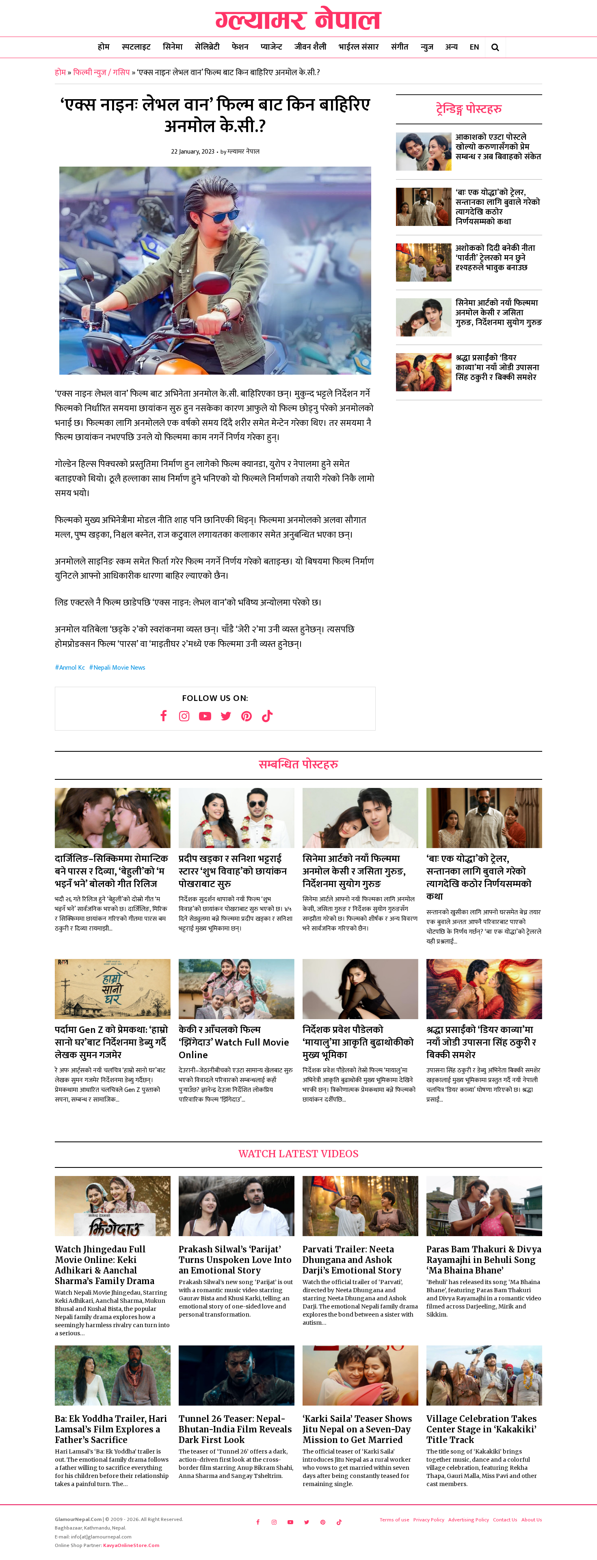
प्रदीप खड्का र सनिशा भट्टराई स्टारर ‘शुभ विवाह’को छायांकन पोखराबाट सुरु (233, 871)
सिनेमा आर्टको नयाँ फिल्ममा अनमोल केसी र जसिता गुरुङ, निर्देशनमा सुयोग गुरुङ (499, 313)
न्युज (427, 47)
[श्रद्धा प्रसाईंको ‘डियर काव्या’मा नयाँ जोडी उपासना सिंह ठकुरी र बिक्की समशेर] (424, 372)
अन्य (452, 47)
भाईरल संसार (359, 47)
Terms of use (394, 1519)
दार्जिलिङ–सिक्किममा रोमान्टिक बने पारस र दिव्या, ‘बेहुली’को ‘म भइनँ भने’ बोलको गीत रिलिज (111, 871)
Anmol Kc (72, 667)
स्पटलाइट (136, 47)
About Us (531, 1519)
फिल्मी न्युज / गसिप (101, 73)
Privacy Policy (428, 1519)
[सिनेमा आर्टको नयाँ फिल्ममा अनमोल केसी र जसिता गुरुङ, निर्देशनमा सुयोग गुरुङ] (424, 317)
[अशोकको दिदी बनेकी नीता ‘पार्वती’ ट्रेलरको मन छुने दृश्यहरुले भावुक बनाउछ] (424, 262)
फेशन (240, 47)
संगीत (400, 47)
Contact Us (505, 1519)
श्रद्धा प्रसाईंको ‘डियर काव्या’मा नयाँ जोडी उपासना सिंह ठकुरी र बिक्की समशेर (497, 367)
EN (474, 47)
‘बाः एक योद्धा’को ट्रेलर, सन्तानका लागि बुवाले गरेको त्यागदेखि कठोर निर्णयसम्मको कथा (498, 207)
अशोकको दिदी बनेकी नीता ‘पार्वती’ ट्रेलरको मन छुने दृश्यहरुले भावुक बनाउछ (495, 258)
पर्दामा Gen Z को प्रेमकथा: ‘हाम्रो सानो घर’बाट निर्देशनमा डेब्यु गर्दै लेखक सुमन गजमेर (111, 1042)
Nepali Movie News (119, 667)
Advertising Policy (468, 1519)
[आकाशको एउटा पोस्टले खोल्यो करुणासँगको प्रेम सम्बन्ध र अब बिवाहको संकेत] (424, 151)
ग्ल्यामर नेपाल (243, 152)
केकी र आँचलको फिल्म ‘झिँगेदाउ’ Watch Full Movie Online (234, 1042)
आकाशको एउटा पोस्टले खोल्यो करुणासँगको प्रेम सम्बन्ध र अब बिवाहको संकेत (498, 147)
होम (104, 47)
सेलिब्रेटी (207, 47)
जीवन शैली (310, 47)
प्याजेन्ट (271, 47)
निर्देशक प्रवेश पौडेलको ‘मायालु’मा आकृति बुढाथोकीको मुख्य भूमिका (358, 1042)
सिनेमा (173, 47)
